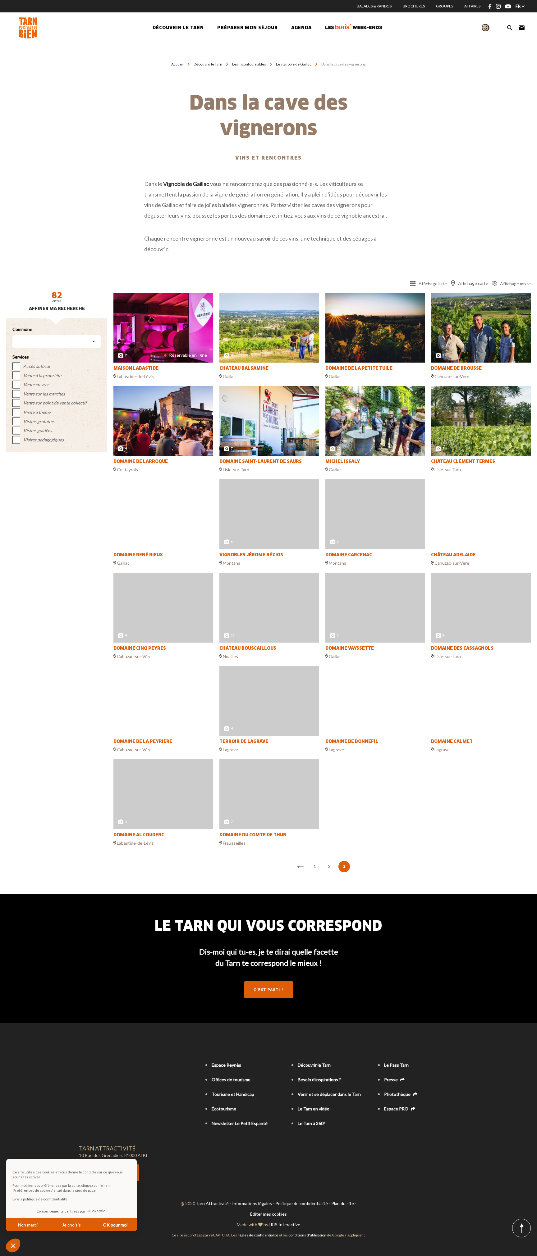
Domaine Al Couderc (138, 835)
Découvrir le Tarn (178, 28)
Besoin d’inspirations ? (319, 1079)
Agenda (301, 28)
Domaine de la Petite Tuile (358, 368)
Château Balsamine (243, 368)
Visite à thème (36, 412)
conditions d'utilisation (307, 1235)
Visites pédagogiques (43, 439)
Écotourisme (224, 1108)
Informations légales (252, 1203)
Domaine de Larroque (140, 461)
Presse (391, 1079)
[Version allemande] (99, 1065)
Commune (22, 329)
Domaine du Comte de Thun (253, 835)
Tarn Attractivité (212, 1203)
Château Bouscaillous (247, 648)
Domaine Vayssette (349, 648)
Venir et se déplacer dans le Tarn (329, 1094)
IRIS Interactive (284, 1224)
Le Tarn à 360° (311, 1123)
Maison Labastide (135, 368)
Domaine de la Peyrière (142, 741)
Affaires (472, 6)
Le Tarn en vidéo (313, 1108)
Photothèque (397, 1094)
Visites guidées (37, 430)
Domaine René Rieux (138, 555)
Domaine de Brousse (456, 368)
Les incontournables (249, 64)
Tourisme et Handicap (233, 1094)
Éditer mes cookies (268, 1214)
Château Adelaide (453, 555)
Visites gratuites (38, 421)
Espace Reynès (226, 1065)
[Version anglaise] (91, 1065)
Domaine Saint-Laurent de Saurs (260, 461)
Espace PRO (396, 1108)
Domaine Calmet (452, 741)
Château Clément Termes (463, 461)
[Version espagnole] (108, 1065)
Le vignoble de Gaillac (293, 64)
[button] (13, 1245)
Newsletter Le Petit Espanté (240, 1123)
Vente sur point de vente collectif (55, 402)
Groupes (444, 6)
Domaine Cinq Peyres (139, 648)
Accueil (177, 64)
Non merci (28, 1224)
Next (205, 328)
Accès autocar (37, 366)
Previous (121, 328)
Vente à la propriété (42, 375)
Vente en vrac (36, 384)
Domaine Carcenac (348, 555)
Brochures (414, 6)
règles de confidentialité (258, 1235)
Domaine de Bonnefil (351, 741)
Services (20, 356)
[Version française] (82, 1065)
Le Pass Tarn (396, 1065)
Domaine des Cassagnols (462, 648)
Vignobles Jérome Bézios (251, 555)
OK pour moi (115, 1224)
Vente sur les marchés (44, 393)
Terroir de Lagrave (243, 741)
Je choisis (71, 1224)
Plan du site (342, 1203)
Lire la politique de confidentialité (39, 1199)
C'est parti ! (269, 989)
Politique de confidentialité (301, 1203)
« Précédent (300, 867)
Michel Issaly (342, 461)
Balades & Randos (374, 6)
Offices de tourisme (231, 1079)
